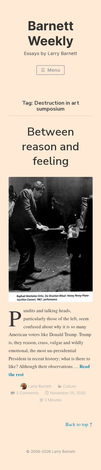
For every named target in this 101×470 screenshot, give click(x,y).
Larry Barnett (39, 386)
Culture (69, 386)
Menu (53, 70)
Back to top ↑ (79, 424)
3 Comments (27, 393)
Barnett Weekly (51, 33)
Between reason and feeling (50, 146)
